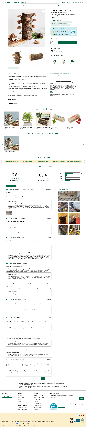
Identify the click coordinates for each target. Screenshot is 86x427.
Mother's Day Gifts (13, 418)
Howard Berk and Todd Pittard (61, 12)
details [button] (62, 55)
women (31, 5)
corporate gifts (66, 5)
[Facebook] (79, 414)
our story (20, 395)
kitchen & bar (49, 5)
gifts (18, 5)
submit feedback (37, 407)
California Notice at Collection (25, 423)
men (35, 5)
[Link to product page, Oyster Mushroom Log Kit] (11, 119)
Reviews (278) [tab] (37, 166)
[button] (43, 11)
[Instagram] (83, 414)
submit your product (22, 409)
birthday (22, 5)
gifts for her (28, 387)
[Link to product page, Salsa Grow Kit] (74, 119)
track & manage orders (38, 395)
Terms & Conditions (69, 395)
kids (37, 5)
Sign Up (81, 398)
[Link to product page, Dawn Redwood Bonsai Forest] (27, 119)
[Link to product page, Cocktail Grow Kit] (58, 119)
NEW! (15, 5)
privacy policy (27, 421)
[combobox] (40, 2)
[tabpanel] (43, 275)
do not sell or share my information (9, 423)
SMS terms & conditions (19, 421)
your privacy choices (50, 421)
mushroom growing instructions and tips (63, 81)
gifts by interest (30, 384)
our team (20, 399)
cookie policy (34, 421)
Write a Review (11, 186)
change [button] (59, 48)
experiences (59, 5)
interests (26, 5)
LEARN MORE (61, 408)
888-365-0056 (18, 425)
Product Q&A (53, 95)
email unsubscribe (37, 401)
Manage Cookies (41, 421)
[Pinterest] (81, 414)
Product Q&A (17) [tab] (47, 166)
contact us (6, 399)
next (43, 378)
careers (19, 401)
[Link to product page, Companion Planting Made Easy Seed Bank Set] (43, 119)
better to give (21, 397)
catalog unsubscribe (38, 405)
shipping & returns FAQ (39, 397)
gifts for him (22, 387)
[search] (21, 2)
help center (7, 396)
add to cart (67, 42)
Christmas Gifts (30, 418)
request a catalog (37, 403)
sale (71, 5)
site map (3, 421)
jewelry (54, 5)
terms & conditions (10, 421)
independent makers (22, 407)
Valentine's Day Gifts (22, 418)
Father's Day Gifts (5, 418)
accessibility (36, 409)
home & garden (43, 5)
